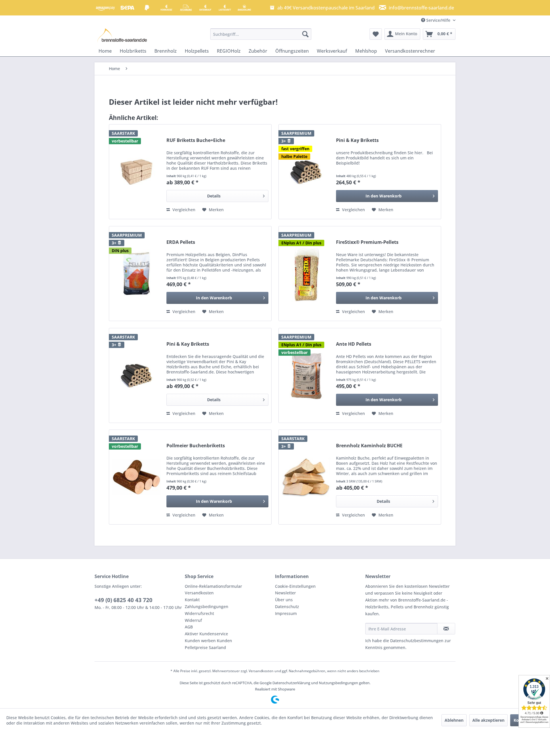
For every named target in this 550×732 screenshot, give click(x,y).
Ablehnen (454, 720)
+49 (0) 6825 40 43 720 (123, 600)
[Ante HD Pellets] (306, 375)
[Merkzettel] (376, 34)
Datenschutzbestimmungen (416, 640)
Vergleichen (183, 209)
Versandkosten (199, 593)
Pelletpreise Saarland (205, 647)
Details (214, 196)
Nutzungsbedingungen (338, 682)
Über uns (284, 599)
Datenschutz (287, 606)
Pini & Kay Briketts (357, 140)
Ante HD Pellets (353, 344)
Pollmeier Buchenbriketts (195, 446)
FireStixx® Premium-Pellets (367, 242)
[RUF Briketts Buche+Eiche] (136, 171)
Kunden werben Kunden (208, 640)
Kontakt (192, 599)
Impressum (286, 613)
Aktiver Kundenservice (206, 633)
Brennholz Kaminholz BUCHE (369, 446)
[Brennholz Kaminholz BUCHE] (306, 477)
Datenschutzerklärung (291, 682)
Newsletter (285, 593)
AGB (189, 627)
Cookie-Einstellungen (295, 586)
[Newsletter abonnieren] (446, 628)
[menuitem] (260, 34)
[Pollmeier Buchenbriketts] (136, 477)
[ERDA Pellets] (136, 273)
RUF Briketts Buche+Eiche (195, 140)
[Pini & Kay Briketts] (306, 171)
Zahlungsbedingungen (206, 606)
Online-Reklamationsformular (213, 586)
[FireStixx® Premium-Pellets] (306, 273)
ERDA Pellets (180, 242)
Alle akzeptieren (488, 720)
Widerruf (193, 620)
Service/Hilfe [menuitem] (438, 20)
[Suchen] (305, 34)
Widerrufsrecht (199, 613)
